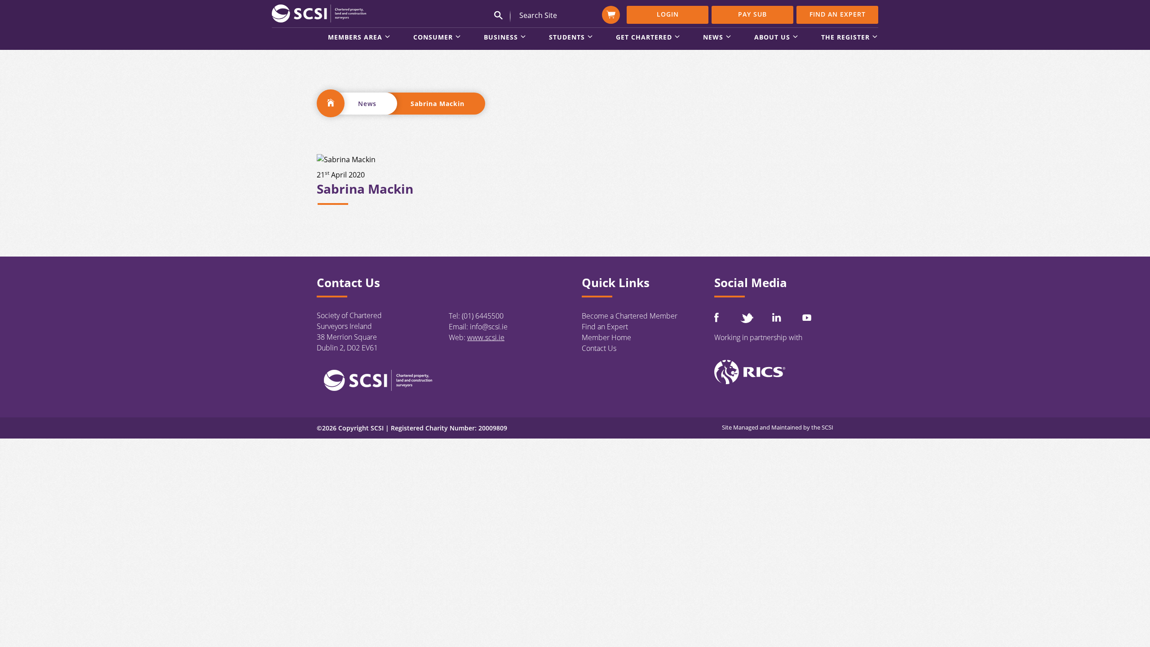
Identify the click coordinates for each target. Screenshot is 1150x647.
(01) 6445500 (483, 316)
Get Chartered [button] (644, 37)
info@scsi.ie (489, 327)
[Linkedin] (776, 317)
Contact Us (599, 348)
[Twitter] (746, 318)
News (367, 103)
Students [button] (567, 37)
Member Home (606, 337)
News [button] (713, 37)
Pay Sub (752, 14)
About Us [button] (772, 37)
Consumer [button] (433, 37)
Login (668, 14)
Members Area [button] (355, 37)
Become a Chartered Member (629, 316)
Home (331, 103)
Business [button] (501, 37)
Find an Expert (837, 14)
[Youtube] (806, 317)
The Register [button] (845, 37)
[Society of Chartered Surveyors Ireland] (319, 13)
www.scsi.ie (485, 337)
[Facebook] (716, 317)
